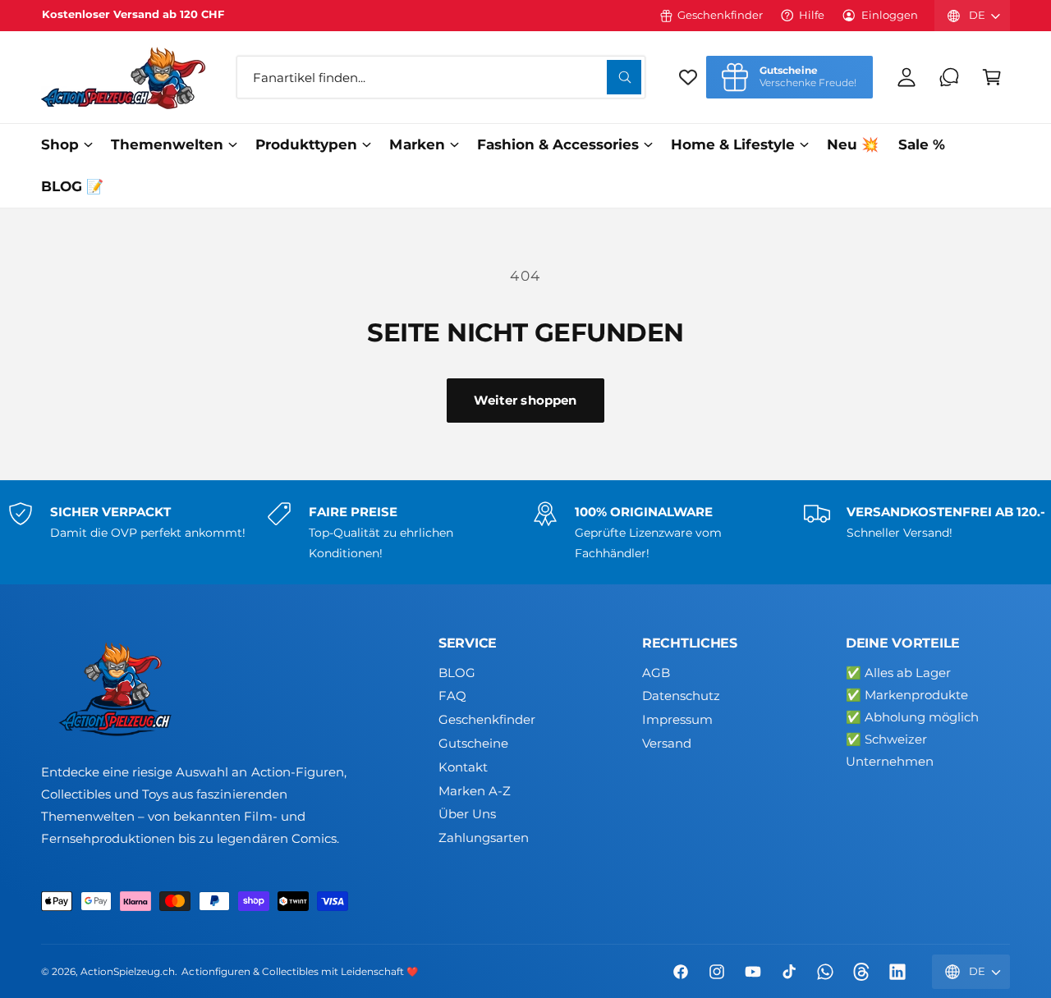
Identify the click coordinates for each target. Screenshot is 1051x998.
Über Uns (467, 814)
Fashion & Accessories (558, 144)
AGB (656, 672)
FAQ (452, 695)
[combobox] (440, 77)
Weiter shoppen (525, 400)
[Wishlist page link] (688, 77)
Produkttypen (306, 144)
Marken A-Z (474, 791)
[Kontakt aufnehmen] (949, 77)
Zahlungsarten (483, 837)
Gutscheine (473, 743)
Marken (416, 144)
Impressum (677, 719)
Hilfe (811, 14)
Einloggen (889, 14)
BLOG (456, 672)
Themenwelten (167, 144)
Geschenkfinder (720, 14)
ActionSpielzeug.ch (127, 971)
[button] (992, 77)
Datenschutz (681, 695)
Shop (60, 144)
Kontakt (463, 767)
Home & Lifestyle (733, 144)
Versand (666, 743)
